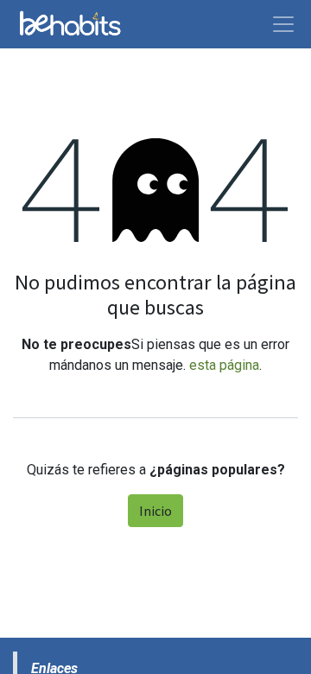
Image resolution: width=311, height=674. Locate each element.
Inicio (155, 510)
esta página (224, 365)
